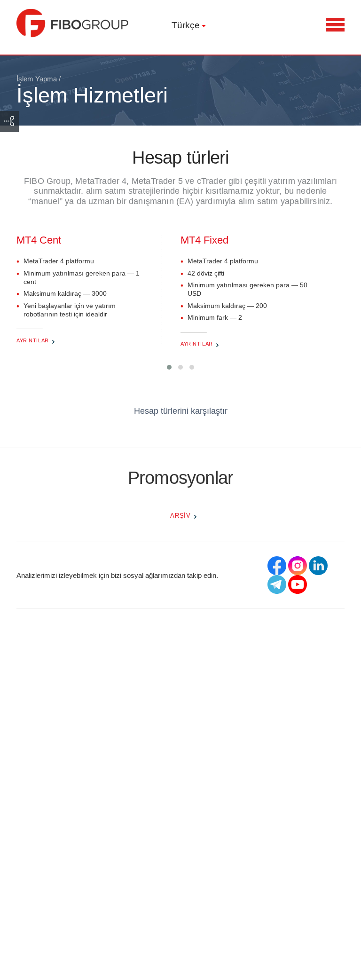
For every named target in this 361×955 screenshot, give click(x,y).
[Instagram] (297, 565)
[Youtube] (297, 584)
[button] (169, 367)
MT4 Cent (38, 240)
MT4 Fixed (204, 240)
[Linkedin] (318, 565)
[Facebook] (276, 565)
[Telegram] (276, 584)
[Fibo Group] (72, 23)
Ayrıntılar (32, 340)
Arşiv (180, 516)
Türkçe (186, 25)
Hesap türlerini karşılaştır (181, 411)
